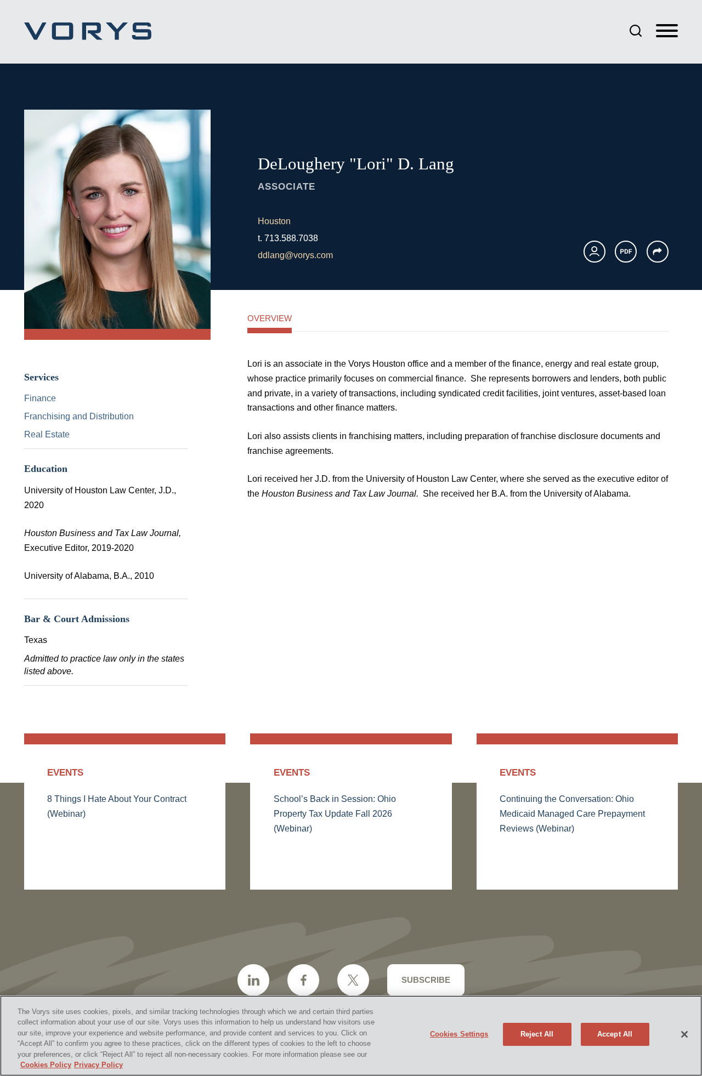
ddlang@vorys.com (295, 255)
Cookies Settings (459, 1034)
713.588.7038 (291, 238)
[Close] (684, 1034)
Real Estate (47, 434)
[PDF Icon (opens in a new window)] (626, 252)
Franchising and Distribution (79, 416)
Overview (269, 318)
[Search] (636, 31)
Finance (40, 398)
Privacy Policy (98, 1065)
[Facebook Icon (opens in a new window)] (303, 980)
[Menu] (667, 31)
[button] (658, 252)
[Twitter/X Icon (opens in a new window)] (353, 980)
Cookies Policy (45, 1065)
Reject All (536, 1034)
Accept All (614, 1034)
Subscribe (425, 979)
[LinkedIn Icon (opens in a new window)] (253, 980)
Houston (274, 221)
